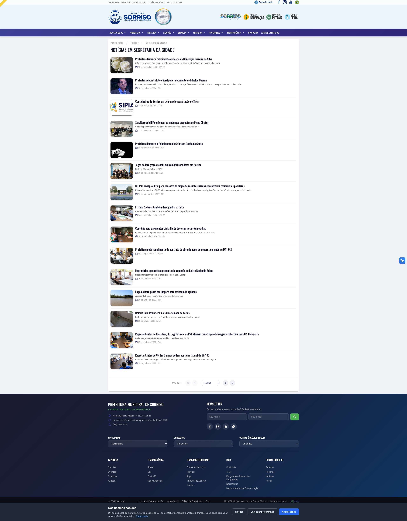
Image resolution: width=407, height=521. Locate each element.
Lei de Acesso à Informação (150, 501)
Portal (151, 467)
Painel (208, 501)
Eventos (112, 472)
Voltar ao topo (117, 501)
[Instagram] (218, 426)
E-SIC (169, 2)
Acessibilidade (265, 2)
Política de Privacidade (192, 501)
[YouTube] (226, 426)
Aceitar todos (289, 511)
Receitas (270, 472)
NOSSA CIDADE (116, 32)
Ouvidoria (177, 2)
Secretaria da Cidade (156, 43)
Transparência (234, 32)
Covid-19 (152, 476)
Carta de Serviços (270, 32)
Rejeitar (239, 511)
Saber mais (142, 516)
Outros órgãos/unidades (252, 437)
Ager (189, 476)
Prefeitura (135, 32)
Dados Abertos (155, 480)
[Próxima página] (225, 383)
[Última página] (232, 383)
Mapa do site (113, 2)
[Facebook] (210, 426)
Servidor (197, 32)
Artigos (111, 480)
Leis (150, 472)
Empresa (182, 32)
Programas (214, 32)
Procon (190, 485)
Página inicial (117, 43)
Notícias (135, 43)
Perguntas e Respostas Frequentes (238, 478)
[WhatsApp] (234, 426)
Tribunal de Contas (196, 480)
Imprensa (151, 32)
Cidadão (167, 32)
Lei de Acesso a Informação (133, 2)
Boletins (270, 467)
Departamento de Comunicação (242, 488)
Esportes (112, 476)
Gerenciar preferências (262, 511)
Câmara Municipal (196, 467)
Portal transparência (157, 2)
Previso (190, 472)
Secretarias (114, 437)
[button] (163, 17)
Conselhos (179, 437)
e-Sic (228, 472)
